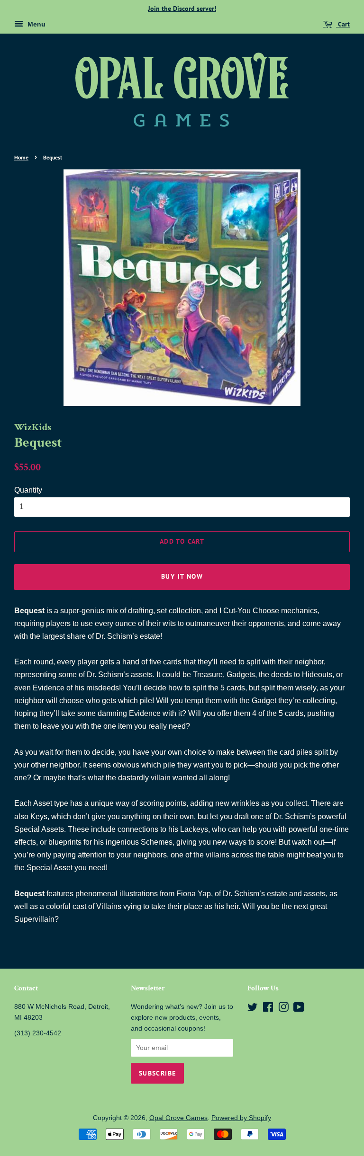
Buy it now (182, 576)
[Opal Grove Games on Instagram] (283, 1009)
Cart (343, 24)
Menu (36, 24)
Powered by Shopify (241, 1117)
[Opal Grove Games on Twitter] (252, 1009)
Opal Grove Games (178, 1117)
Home (21, 157)
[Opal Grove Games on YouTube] (298, 1009)
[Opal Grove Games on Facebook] (268, 1009)
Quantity (28, 490)
